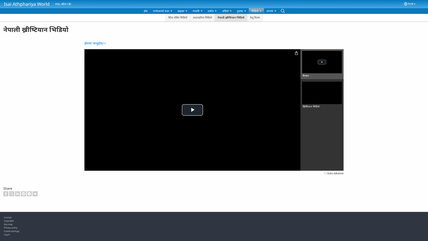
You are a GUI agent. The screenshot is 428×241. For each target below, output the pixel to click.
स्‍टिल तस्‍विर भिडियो (177, 17)
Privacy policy (10, 227)
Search (283, 11)
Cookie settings (11, 231)
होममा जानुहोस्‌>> (95, 43)
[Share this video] (296, 53)
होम (146, 11)
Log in (7, 234)
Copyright (9, 220)
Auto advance (335, 173)
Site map (8, 224)
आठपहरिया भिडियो (202, 17)
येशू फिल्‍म (255, 17)
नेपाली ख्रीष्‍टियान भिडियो (231, 17)
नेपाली (410, 4)
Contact (8, 217)
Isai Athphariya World (27, 4)
